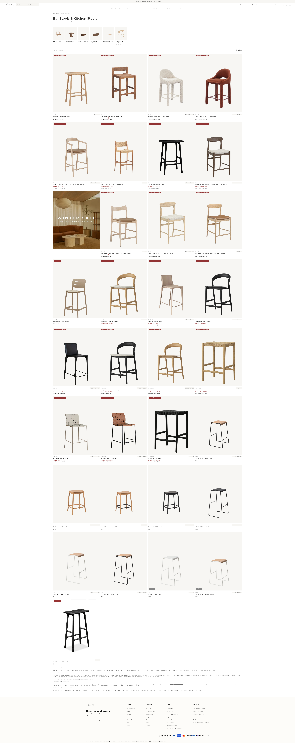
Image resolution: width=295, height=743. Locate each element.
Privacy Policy (170, 722)
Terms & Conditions (172, 725)
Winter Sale (140, 1)
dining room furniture (197, 690)
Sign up (101, 720)
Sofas (112, 8)
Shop (241, 5)
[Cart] (290, 5)
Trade (276, 5)
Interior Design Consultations (201, 722)
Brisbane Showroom (198, 714)
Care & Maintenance (172, 714)
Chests (168, 8)
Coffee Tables (156, 8)
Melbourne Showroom (199, 708)
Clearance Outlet (197, 717)
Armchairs (149, 8)
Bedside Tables (175, 8)
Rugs (133, 8)
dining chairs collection (176, 684)
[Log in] (283, 5)
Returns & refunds (172, 720)
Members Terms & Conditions (174, 728)
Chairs (120, 8)
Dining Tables (127, 8)
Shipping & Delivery (172, 717)
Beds (116, 8)
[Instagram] (160, 736)
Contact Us (170, 708)
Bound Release (256, 5)
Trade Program (197, 720)
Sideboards (163, 8)
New (247, 5)
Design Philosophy (151, 711)
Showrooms (268, 5)
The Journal (149, 717)
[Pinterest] (165, 736)
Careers (148, 725)
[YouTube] (170, 736)
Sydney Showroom (198, 711)
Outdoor (182, 8)
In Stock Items (131, 708)
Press (147, 722)
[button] (3, 5)
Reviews (148, 720)
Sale (128, 725)
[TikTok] (168, 736)
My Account (170, 711)
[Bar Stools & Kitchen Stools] (76, 220)
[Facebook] (162, 736)
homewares (178, 675)
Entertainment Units (140, 8)
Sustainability (149, 714)
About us (148, 708)
